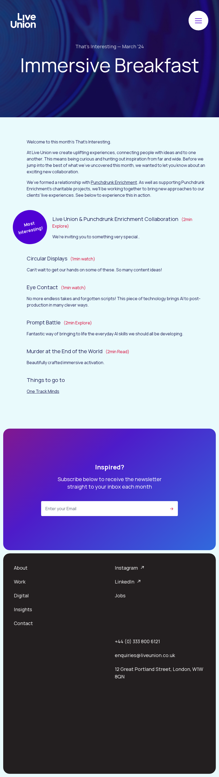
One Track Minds (43, 391)
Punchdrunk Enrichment (114, 182)
